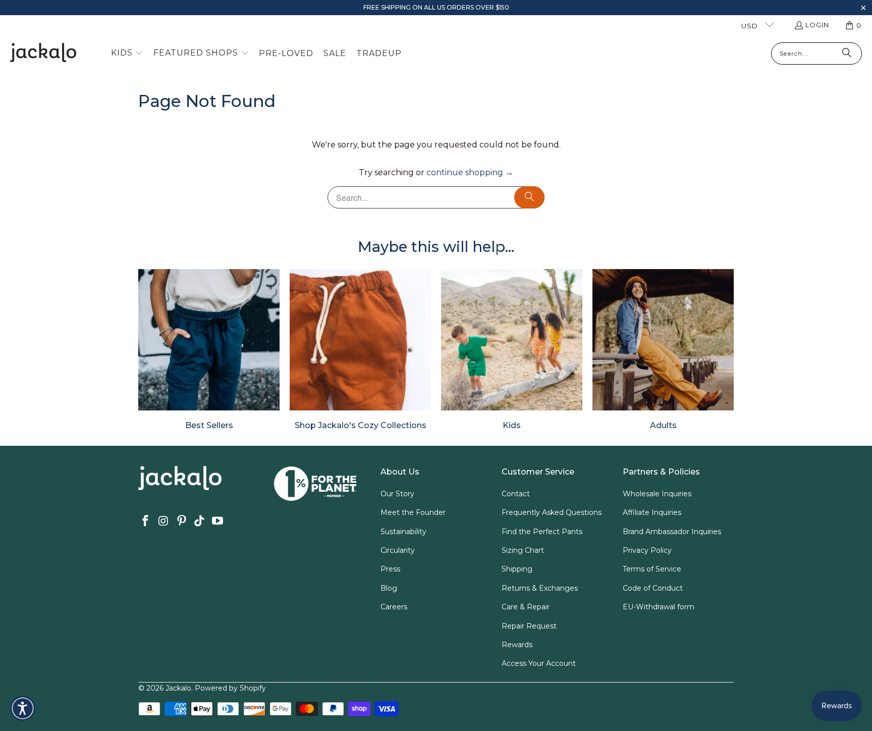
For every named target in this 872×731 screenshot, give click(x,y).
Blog (388, 588)
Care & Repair (526, 606)
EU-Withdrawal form (658, 606)
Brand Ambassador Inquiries (672, 531)
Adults (663, 349)
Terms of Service (652, 568)
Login (817, 25)
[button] (863, 9)
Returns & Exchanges (540, 588)
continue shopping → (469, 172)
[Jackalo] (43, 53)
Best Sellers (209, 349)
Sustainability (403, 531)
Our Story (397, 493)
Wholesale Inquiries (657, 493)
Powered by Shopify (230, 688)
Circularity (397, 550)
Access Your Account (539, 663)
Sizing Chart (523, 550)
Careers (393, 606)
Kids (511, 349)
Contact (516, 493)
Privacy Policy (647, 550)
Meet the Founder (413, 512)
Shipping (517, 568)
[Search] (847, 53)
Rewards (517, 644)
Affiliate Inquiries (652, 512)
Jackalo (178, 688)
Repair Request (529, 626)
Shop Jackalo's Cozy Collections (360, 349)
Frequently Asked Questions (552, 512)
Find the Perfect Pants (542, 531)
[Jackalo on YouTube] (218, 521)
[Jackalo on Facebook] (145, 521)
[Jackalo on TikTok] (199, 521)
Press (390, 568)
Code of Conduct (653, 588)
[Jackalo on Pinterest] (181, 521)
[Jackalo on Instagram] (164, 521)
